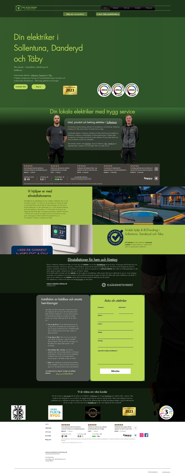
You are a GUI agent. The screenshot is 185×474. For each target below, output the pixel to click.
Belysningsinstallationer (117, 458)
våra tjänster (67, 396)
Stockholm (88, 144)
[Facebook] (146, 435)
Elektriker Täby (114, 453)
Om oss (48, 432)
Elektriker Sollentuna (116, 451)
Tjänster (48, 428)
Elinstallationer (114, 457)
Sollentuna (34, 75)
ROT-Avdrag (79, 279)
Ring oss (48, 439)
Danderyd (42, 75)
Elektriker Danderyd (116, 455)
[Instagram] (141, 435)
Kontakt (48, 436)
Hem (47, 424)
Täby (50, 75)
